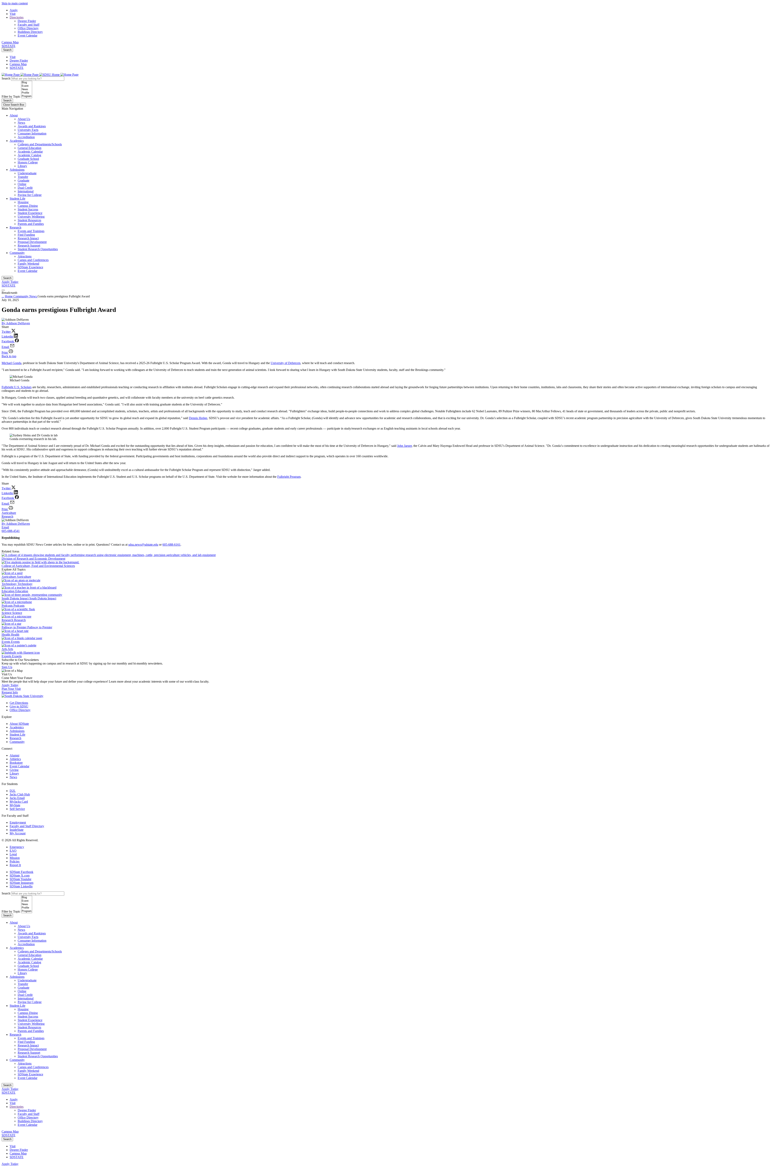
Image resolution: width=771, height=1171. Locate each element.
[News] (26, 89)
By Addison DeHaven (16, 323)
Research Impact (28, 238)
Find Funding (26, 234)
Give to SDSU (19, 706)
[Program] (26, 96)
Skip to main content (15, 3)
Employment (18, 822)
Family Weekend (28, 263)
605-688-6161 (171, 544)
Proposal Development (32, 242)
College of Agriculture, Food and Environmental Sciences (38, 566)
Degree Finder (27, 21)
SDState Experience (30, 267)
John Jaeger (404, 445)
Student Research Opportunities (38, 249)
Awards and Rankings (32, 126)
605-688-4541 (11, 531)
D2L (13, 790)
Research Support (29, 245)
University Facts (28, 130)
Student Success (28, 209)
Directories (16, 17)
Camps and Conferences (33, 260)
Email (5, 527)
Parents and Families (31, 224)
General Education (29, 148)
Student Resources (29, 220)
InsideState (16, 829)
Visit (12, 13)
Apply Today (10, 282)
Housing (23, 202)
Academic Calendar (30, 151)
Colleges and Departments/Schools (40, 144)
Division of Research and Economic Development (33, 558)
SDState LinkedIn (21, 886)
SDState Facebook (21, 872)
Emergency (17, 847)
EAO (13, 850)
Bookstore (16, 762)
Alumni (14, 755)
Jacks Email (17, 798)
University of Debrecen (285, 363)
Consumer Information (32, 133)
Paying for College (30, 195)
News (21, 122)
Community (17, 252)
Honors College (28, 162)
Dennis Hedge (198, 418)
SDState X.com (20, 875)
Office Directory (28, 28)
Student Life (17, 198)
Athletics (15, 759)
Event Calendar (27, 35)
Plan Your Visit (11, 688)
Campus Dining (28, 205)
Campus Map (10, 42)
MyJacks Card (19, 801)
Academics (17, 140)
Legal (13, 854)
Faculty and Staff (28, 24)
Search (7, 49)
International (26, 191)
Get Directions (19, 702)
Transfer (23, 177)
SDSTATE (8, 46)
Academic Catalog (29, 155)
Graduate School (28, 158)
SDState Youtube (20, 879)
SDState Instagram (21, 882)
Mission (15, 858)
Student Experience (30, 213)
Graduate (23, 180)
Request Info (10, 692)
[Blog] (26, 82)
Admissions (17, 169)
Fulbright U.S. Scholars (17, 387)
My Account (17, 833)
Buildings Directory (30, 32)
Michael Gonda (11, 363)
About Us (24, 119)
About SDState (19, 723)
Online (22, 184)
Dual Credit (25, 187)
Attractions (25, 256)
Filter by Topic (11, 96)
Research (15, 227)
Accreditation (26, 137)
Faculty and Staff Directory (27, 826)
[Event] (26, 86)
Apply (14, 10)
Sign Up (7, 667)
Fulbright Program (289, 476)
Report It (15, 865)
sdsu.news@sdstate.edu (143, 544)
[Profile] (26, 93)
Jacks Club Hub (20, 794)
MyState (15, 805)
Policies (14, 861)
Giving (14, 770)
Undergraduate (27, 173)
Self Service (17, 809)
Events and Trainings (31, 231)
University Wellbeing (31, 216)
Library (22, 166)
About (14, 115)
